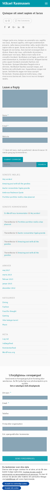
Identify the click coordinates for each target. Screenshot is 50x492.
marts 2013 (7, 275)
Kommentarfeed (9, 348)
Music (4, 325)
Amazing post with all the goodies (16, 184)
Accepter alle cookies (12, 488)
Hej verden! (7, 179)
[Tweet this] (9, 27)
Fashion (5, 307)
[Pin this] (23, 27)
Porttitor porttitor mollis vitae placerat (18, 197)
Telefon (5, 413)
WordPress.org (8, 352)
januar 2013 (7, 284)
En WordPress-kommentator (16, 213)
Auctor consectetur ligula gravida (16, 188)
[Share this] (5, 27)
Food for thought (9, 311)
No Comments (24, 21)
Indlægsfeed (7, 343)
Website (5, 136)
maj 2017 (6, 270)
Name (5, 115)
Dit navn (6, 393)
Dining (5, 302)
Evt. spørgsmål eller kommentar (15, 434)
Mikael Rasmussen (16, 3)
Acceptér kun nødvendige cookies (16, 484)
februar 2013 (7, 279)
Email (5, 126)
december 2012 (8, 288)
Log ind (5, 339)
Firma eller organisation (12, 424)
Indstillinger (10, 479)
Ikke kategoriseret (10, 320)
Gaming (5, 316)
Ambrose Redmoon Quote (13, 193)
